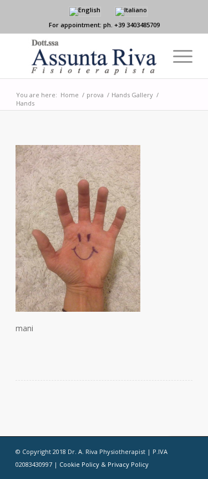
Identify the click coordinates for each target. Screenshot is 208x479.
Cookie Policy (79, 464)
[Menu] (177, 56)
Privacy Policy (128, 464)
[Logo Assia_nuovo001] (86, 56)
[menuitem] (177, 56)
